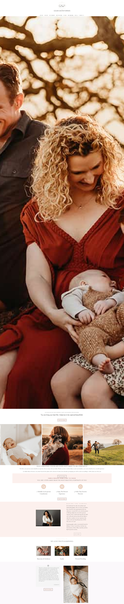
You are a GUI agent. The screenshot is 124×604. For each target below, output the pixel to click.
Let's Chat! (77, 534)
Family (65, 15)
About (46, 15)
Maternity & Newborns (43, 559)
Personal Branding (80, 559)
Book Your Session (62, 420)
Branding (71, 15)
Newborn (59, 15)
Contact (81, 15)
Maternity (52, 15)
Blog (76, 15)
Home (41, 15)
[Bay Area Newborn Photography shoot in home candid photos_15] (75, 602)
